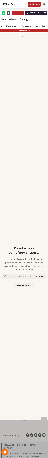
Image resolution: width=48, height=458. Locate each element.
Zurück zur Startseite (24, 285)
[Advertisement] (24, 62)
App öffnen (34, 4)
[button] (24, 30)
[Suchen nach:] (21, 276)
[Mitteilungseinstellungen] (4, 452)
